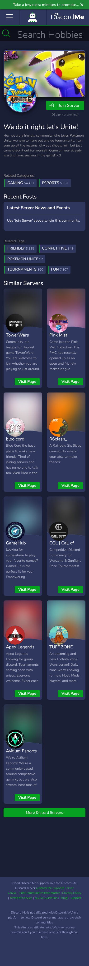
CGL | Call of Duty (61, 546)
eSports (55, 182)
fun (59, 269)
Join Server (69, 105)
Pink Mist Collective (58, 338)
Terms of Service (20, 898)
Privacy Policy (71, 893)
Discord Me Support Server (55, 888)
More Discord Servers (44, 812)
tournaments (25, 269)
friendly (20, 248)
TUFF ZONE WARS (61, 650)
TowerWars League (17, 338)
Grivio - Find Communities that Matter (34, 893)
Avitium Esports (21, 751)
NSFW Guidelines (46, 898)
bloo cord (15, 439)
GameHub (16, 543)
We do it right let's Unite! (41, 126)
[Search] (6, 33)
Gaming (20, 182)
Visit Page (27, 381)
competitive (57, 248)
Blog (64, 898)
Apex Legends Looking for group (20, 654)
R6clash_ (58, 439)
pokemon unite (25, 259)
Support (75, 898)
